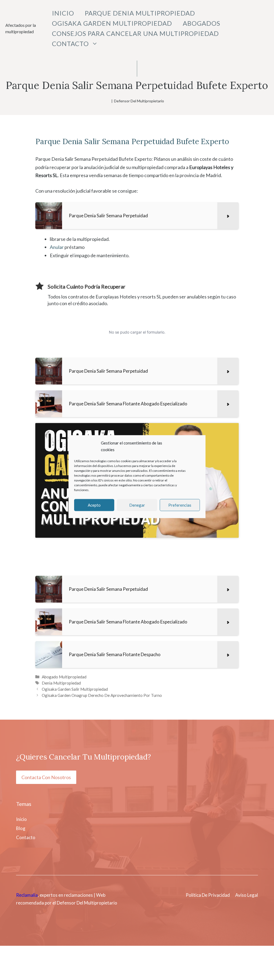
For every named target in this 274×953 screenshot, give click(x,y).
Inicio (63, 13)
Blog (20, 828)
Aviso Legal (246, 895)
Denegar (137, 505)
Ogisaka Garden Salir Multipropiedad (75, 689)
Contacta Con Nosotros (46, 777)
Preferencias (179, 505)
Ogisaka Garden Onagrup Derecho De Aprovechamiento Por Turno (102, 695)
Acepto (94, 505)
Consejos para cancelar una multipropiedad (135, 33)
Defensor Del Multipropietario (139, 101)
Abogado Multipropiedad (64, 676)
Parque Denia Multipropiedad (140, 13)
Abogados (201, 23)
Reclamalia (27, 895)
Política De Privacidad (208, 895)
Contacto (70, 43)
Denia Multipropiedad (61, 683)
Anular (57, 247)
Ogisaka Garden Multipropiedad (112, 23)
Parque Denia (58, 141)
